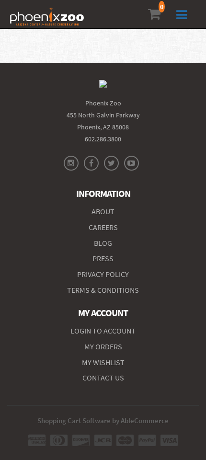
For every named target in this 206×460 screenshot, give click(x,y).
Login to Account (103, 330)
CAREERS (103, 227)
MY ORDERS (103, 346)
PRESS (103, 258)
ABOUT (103, 211)
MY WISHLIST (103, 362)
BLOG (103, 243)
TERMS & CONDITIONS (103, 290)
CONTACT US (103, 377)
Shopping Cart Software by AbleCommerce (103, 420)
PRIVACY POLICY (103, 274)
